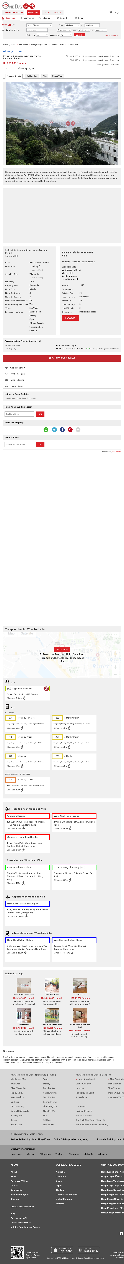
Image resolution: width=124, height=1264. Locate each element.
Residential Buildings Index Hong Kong (30, 1139)
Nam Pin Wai (49, 1111)
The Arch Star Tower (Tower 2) (90, 1120)
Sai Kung (15, 1101)
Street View (57, 76)
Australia (60, 1171)
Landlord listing (12, 30)
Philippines (45, 1154)
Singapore (74, 1154)
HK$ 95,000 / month (52, 1028)
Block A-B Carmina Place (23, 995)
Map (45, 76)
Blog (13, 1213)
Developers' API (19, 1218)
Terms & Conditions (85, 1258)
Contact (14, 1185)
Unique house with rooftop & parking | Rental (79, 1037)
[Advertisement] (62, 214)
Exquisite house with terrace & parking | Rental (52, 1004)
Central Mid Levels (20, 1111)
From (61, 25)
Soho (45, 1079)
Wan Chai (15, 1083)
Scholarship (16, 1190)
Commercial (29, 18)
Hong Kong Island (85, 1079)
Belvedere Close (52, 995)
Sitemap (15, 1199)
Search (79, 35)
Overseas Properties (13, 13)
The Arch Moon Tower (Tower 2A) (92, 1124)
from (74, 30)
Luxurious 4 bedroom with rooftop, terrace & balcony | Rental (79, 1004)
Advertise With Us (19, 1181)
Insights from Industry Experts (25, 1227)
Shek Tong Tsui (50, 1106)
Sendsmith (116, 451)
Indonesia (102, 1154)
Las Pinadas (24, 1024)
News (13, 1176)
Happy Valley (17, 1092)
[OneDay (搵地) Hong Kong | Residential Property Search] (18, 5)
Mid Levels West (18, 1079)
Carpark (63, 18)
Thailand (59, 1154)
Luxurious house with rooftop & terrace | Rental (23, 1034)
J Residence (81, 1097)
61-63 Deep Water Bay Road (80, 1025)
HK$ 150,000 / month (23, 1028)
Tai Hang (47, 1120)
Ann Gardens (79, 995)
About (14, 1171)
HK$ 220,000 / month (51, 998)
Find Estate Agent (19, 1194)
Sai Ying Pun (17, 1115)
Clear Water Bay (18, 1088)
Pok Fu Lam (16, 1124)
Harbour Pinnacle (84, 1111)
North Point (48, 1124)
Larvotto (80, 1088)
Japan (59, 1185)
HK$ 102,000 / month (23, 998)
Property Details (14, 76)
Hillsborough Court (85, 1092)
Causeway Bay (50, 1092)
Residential (10, 18)
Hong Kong (16, 1154)
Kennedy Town (50, 1101)
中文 (117, 12)
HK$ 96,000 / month (80, 998)
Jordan (14, 1120)
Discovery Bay (17, 1106)
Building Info (31, 76)
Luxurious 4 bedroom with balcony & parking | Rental (24, 1004)
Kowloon (81, 1106)
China (59, 1181)
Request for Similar (62, 358)
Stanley (46, 1083)
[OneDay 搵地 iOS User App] (62, 1250)
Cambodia (61, 1176)
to (82, 25)
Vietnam (31, 1154)
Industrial (46, 18)
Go (40, 414)
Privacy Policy (98, 1258)
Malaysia (88, 1154)
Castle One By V (83, 1083)
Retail (80, 18)
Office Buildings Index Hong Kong (71, 1139)
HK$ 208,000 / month (79, 1030)
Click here (62, 649)
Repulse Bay (49, 1088)
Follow (70, 318)
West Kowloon (17, 1097)
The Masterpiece (84, 1115)
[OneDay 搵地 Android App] (88, 1250)
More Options (110, 35)
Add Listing (33, 13)
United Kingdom (64, 1199)
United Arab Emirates (66, 1194)
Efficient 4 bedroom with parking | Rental (52, 1032)
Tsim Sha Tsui (49, 1097)
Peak (45, 1115)
